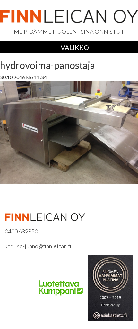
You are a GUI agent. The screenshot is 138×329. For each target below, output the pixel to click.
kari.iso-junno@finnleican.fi (38, 246)
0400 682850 (21, 231)
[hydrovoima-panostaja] (69, 132)
